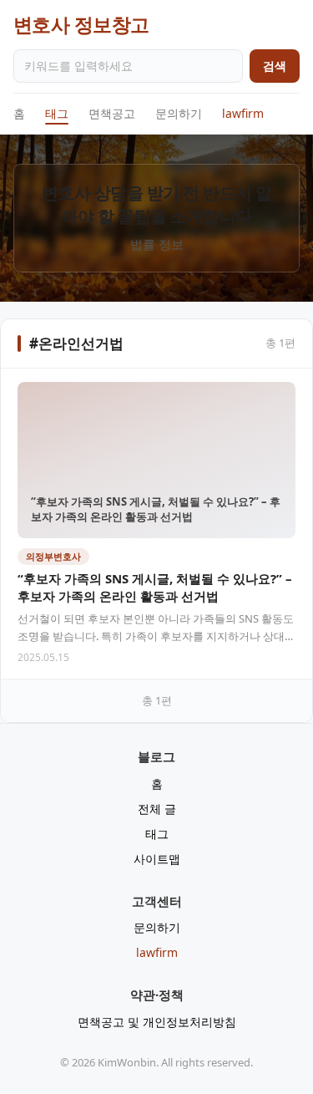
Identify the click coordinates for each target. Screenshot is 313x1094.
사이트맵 (157, 859)
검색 (274, 66)
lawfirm (243, 113)
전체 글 (157, 809)
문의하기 (178, 113)
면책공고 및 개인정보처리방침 (157, 1022)
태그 (56, 113)
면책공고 (111, 113)
